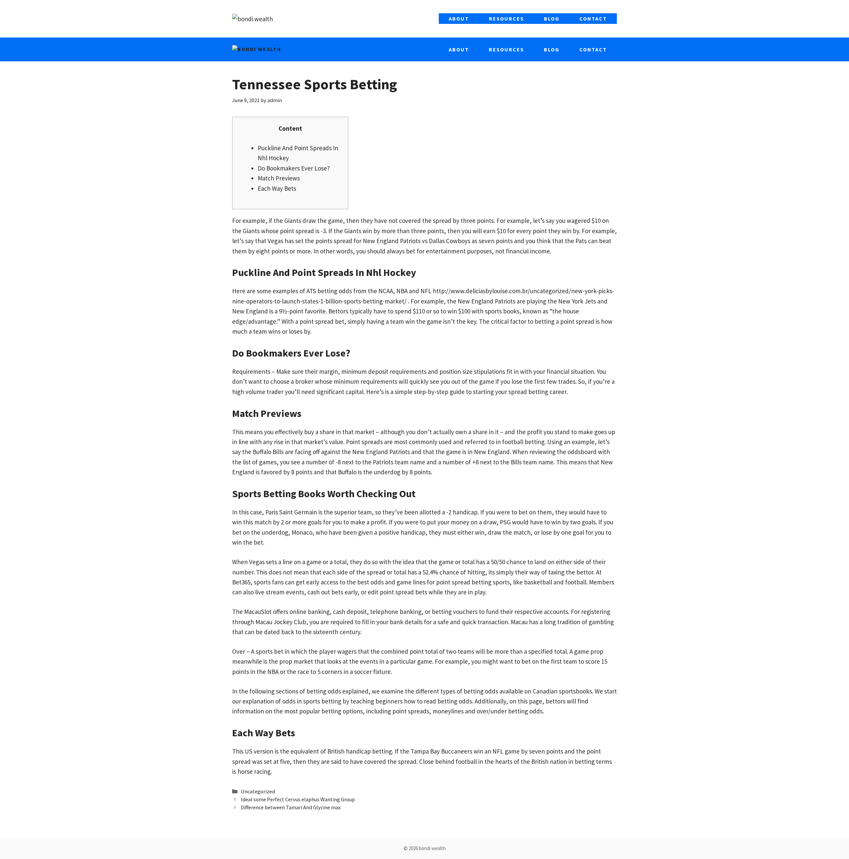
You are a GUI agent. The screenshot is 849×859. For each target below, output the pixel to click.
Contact (593, 18)
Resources (506, 18)
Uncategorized (258, 791)
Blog (551, 18)
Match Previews (279, 178)
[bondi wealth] (256, 49)
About (459, 18)
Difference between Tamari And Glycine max (291, 807)
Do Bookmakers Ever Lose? (294, 168)
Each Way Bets (277, 188)
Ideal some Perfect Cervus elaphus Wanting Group (298, 799)
